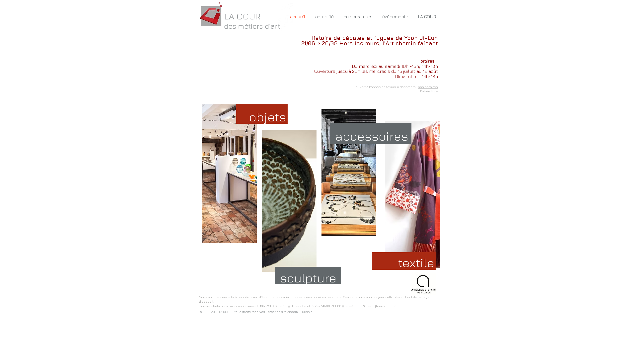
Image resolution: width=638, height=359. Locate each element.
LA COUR (242, 16)
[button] (357, 16)
